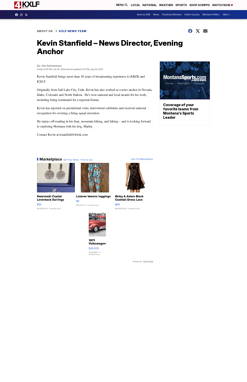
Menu (120, 5)
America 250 (143, 14)
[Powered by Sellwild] (148, 261)
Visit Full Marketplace (142, 159)
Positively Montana (171, 14)
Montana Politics (211, 14)
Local (135, 5)
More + (226, 14)
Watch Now (221, 5)
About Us (45, 31)
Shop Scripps (199, 5)
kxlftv (22, 14)
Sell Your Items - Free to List (77, 160)
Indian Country (192, 14)
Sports (181, 5)
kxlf (27, 14)
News (156, 14)
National (149, 5)
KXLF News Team (72, 31)
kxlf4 (17, 14)
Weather (166, 5)
